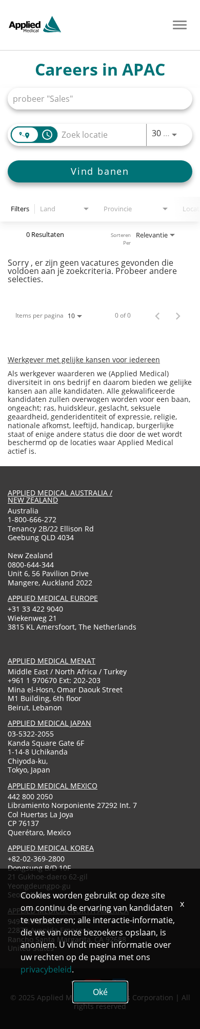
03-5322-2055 (31, 734)
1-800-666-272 (32, 519)
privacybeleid (46, 969)
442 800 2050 (30, 796)
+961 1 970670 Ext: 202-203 (54, 680)
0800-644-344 (31, 564)
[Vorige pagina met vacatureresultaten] (157, 315)
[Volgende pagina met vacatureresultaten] (178, 315)
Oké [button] (100, 992)
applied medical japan (49, 723)
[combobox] (95, 98)
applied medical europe (53, 598)
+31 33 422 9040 (35, 609)
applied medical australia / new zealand (60, 496)
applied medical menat (51, 661)
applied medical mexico (52, 786)
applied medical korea (51, 848)
